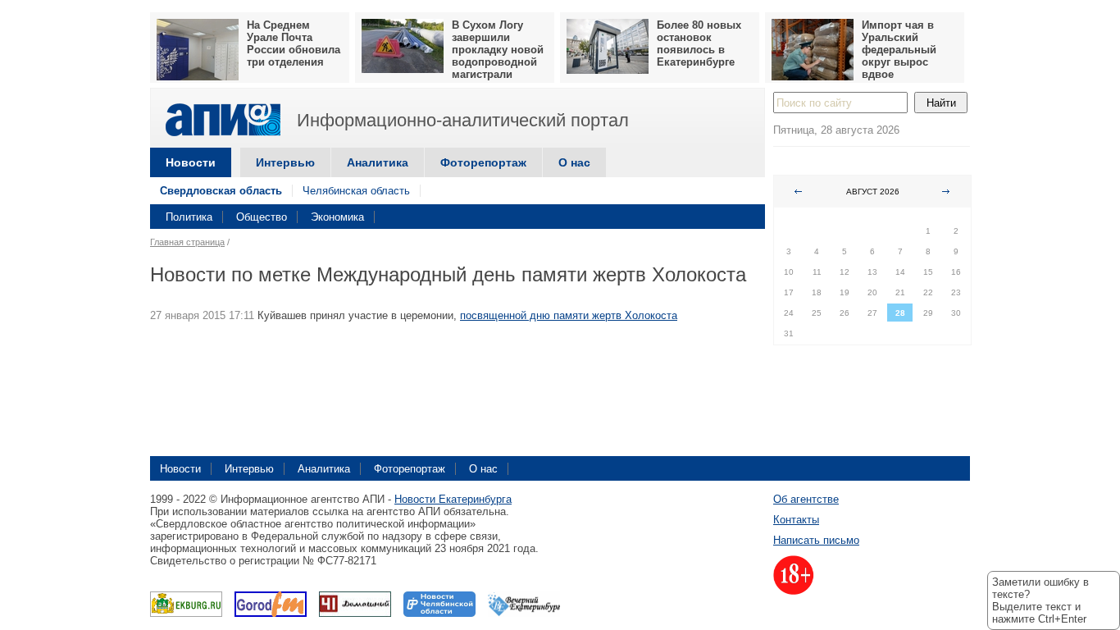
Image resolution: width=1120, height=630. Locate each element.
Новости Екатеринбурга (453, 499)
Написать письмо (816, 540)
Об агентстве (806, 499)
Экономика (337, 217)
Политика (189, 217)
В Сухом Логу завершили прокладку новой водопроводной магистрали (498, 49)
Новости (191, 162)
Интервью (285, 162)
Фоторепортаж (483, 162)
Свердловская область (221, 191)
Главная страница (187, 242)
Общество (261, 217)
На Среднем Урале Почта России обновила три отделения (293, 43)
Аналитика (377, 162)
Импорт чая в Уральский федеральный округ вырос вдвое (899, 49)
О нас (574, 162)
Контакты (796, 520)
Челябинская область (356, 191)
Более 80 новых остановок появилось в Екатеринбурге (699, 43)
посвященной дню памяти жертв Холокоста (568, 315)
